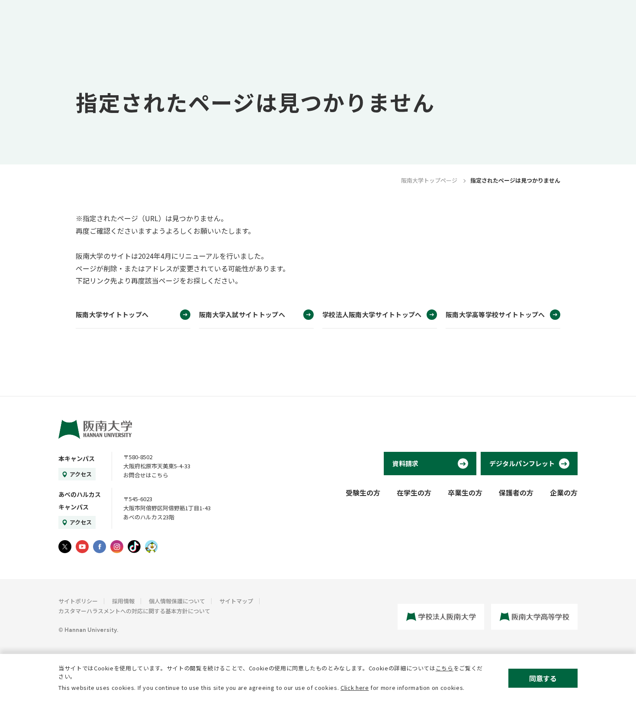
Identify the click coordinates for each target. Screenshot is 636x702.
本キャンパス (76, 458)
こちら (444, 668)
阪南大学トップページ (429, 180)
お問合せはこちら (145, 475)
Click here (354, 687)
